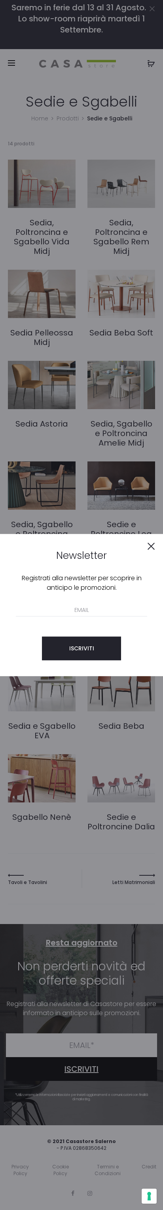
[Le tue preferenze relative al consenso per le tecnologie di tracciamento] (149, 1196)
